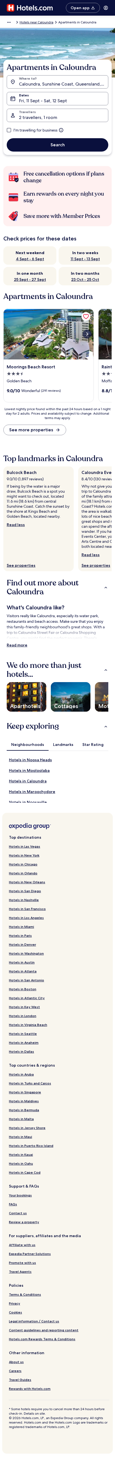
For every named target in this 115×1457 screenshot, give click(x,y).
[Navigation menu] (106, 7)
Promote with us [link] (22, 1263)
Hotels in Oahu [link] (21, 1163)
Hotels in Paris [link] (20, 935)
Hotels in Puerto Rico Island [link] (31, 1146)
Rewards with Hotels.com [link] (30, 1389)
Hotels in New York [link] (24, 855)
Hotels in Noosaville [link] (28, 802)
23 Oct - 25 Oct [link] (85, 279)
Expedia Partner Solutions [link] (30, 1254)
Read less (16, 524)
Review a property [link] (24, 1222)
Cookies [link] (15, 1312)
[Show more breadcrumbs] (9, 22)
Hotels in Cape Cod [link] (24, 1172)
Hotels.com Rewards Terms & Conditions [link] (42, 1339)
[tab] (28, 744)
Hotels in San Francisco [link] (27, 909)
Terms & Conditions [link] (25, 1294)
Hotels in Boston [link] (22, 989)
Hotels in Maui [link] (20, 1137)
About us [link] (16, 1362)
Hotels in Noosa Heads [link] (30, 759)
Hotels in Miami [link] (21, 927)
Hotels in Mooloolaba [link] (29, 770)
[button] (57, 587)
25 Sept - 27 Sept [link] (30, 279)
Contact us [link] (18, 1213)
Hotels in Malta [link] (21, 1119)
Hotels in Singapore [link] (25, 1092)
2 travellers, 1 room (38, 117)
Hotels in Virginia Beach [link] (28, 1025)
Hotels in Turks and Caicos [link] (30, 1083)
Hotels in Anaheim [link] (24, 1042)
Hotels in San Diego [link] (25, 891)
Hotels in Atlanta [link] (23, 971)
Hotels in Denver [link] (22, 944)
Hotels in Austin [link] (22, 962)
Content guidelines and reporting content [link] (43, 1330)
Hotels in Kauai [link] (21, 1154)
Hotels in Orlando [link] (23, 873)
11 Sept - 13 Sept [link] (85, 258)
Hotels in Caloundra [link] (28, 781)
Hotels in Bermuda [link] (24, 1110)
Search (58, 144)
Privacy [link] (14, 1303)
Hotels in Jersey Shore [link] (27, 1128)
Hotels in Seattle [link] (23, 1034)
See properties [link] (21, 565)
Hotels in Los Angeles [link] (26, 918)
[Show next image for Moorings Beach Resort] (87, 334)
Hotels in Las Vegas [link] (24, 846)
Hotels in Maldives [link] (24, 1101)
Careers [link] (15, 1371)
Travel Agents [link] (20, 1271)
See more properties (31, 429)
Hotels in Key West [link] (24, 1007)
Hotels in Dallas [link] (21, 1051)
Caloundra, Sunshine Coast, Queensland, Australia (63, 84)
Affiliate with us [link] (22, 1245)
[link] (86, 316)
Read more (17, 645)
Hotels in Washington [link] (26, 953)
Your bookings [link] (20, 1195)
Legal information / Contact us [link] (34, 1321)
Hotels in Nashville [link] (24, 900)
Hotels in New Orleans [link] (27, 882)
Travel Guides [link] (20, 1380)
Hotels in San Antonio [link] (26, 980)
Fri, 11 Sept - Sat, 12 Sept (43, 101)
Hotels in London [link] (22, 1016)
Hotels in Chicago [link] (23, 864)
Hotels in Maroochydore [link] (32, 791)
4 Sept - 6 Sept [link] (30, 258)
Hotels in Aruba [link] (21, 1074)
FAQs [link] (13, 1204)
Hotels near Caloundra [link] (36, 22)
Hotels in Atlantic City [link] (27, 998)
